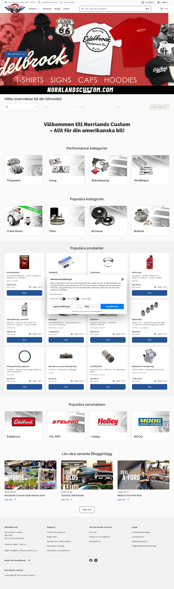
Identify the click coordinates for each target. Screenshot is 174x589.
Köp (24, 293)
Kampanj (47, 8)
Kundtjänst (149, 2)
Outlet (66, 8)
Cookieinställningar (141, 532)
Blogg (57, 8)
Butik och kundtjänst (99, 537)
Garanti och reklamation (59, 541)
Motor (118, 107)
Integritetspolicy (140, 541)
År (7, 107)
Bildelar (32, 8)
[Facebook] (90, 560)
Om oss (93, 532)
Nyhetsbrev (94, 541)
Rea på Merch (14, 54)
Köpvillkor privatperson (58, 550)
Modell (82, 107)
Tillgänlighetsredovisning (144, 546)
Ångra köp (52, 537)
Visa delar (158, 107)
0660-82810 (69, 2)
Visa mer (87, 509)
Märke (46, 107)
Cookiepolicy (138, 537)
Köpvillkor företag (55, 546)
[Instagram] (95, 560)
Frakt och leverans (56, 532)
